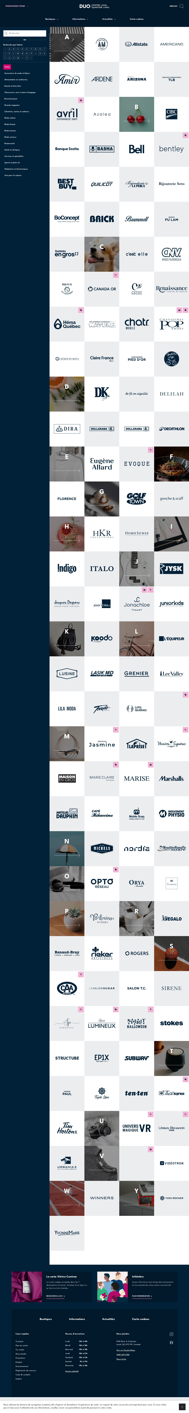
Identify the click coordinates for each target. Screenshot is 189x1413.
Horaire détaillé (72, 1371)
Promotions (20, 1358)
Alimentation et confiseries (15, 80)
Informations (77, 1319)
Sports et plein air (12, 163)
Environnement (22, 1366)
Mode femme (9, 124)
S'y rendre (20, 1350)
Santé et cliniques (12, 150)
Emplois (19, 1362)
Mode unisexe (10, 137)
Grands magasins (12, 105)
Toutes (7, 67)
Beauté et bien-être (12, 86)
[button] (18, 6)
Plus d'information (141, 1296)
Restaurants (9, 143)
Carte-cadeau (140, 1319)
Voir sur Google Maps (125, 1350)
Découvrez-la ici (54, 1296)
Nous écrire (121, 1359)
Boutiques (46, 1319)
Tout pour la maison (12, 175)
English (173, 6)
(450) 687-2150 (122, 1355)
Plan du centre (22, 1346)
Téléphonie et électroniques (16, 169)
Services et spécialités (13, 156)
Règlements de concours (26, 1371)
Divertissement (10, 99)
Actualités (108, 1319)
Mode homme (10, 131)
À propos (20, 1341)
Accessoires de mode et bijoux (17, 73)
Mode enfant (9, 118)
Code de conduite (23, 1375)
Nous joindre (21, 1354)
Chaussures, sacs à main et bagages (20, 92)
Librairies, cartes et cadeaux (16, 112)
